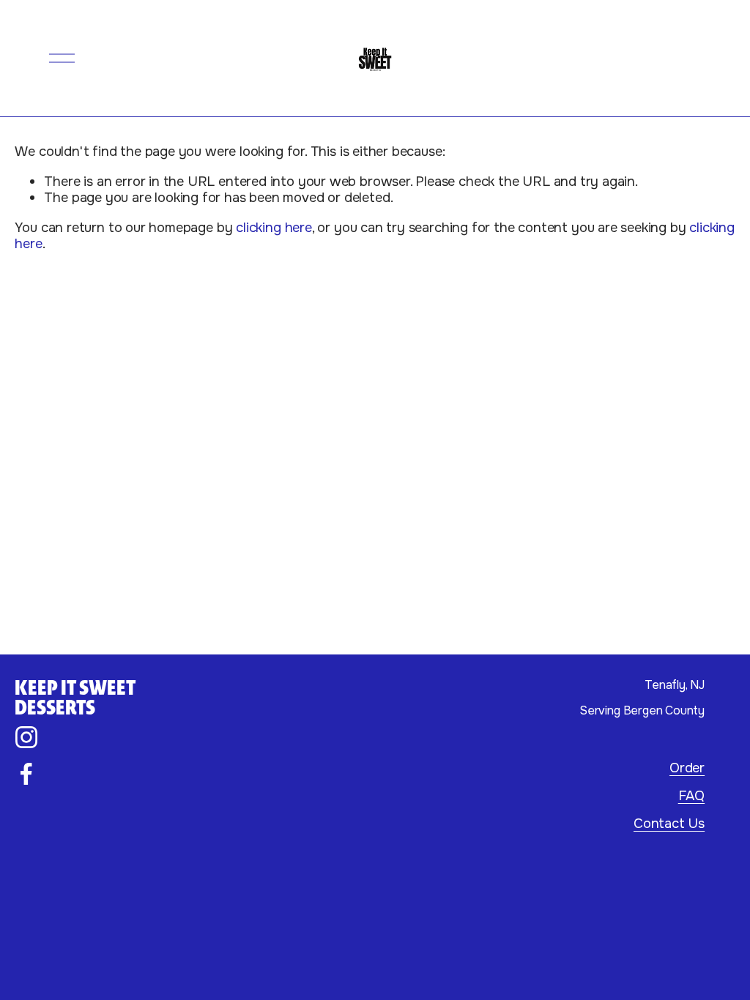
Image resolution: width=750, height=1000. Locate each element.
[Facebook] (26, 774)
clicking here (274, 227)
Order (687, 768)
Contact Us (669, 824)
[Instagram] (26, 737)
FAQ (691, 796)
